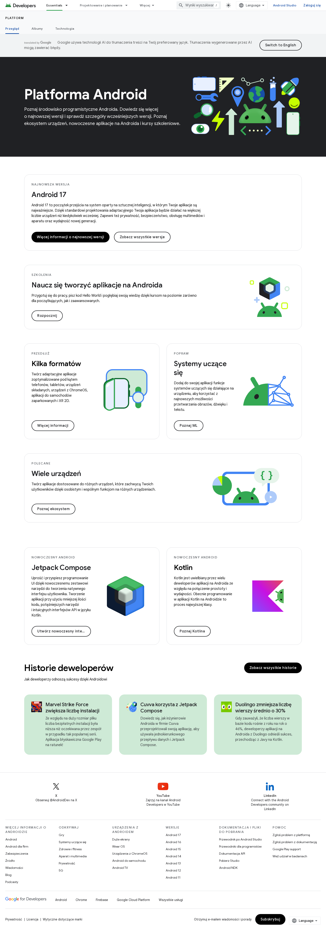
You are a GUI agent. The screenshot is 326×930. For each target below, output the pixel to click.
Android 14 (173, 856)
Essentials (54, 5)
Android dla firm (16, 846)
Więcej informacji (53, 425)
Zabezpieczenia (16, 854)
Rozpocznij (47, 316)
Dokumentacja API (232, 854)
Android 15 (173, 849)
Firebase (102, 900)
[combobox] (199, 5)
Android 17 (48, 194)
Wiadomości (14, 868)
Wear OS (118, 846)
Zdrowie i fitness (70, 849)
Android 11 (173, 877)
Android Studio (285, 5)
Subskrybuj (270, 919)
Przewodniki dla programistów (240, 846)
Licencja (32, 919)
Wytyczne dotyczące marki (62, 919)
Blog (8, 875)
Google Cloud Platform (133, 900)
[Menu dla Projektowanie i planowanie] (128, 5)
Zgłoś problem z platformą (291, 835)
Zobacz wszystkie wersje (142, 237)
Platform (14, 18)
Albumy (37, 29)
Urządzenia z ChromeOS (129, 854)
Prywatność (67, 863)
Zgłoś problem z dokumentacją (295, 842)
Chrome (81, 900)
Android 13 (173, 863)
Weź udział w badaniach (290, 856)
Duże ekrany (121, 839)
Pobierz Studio (229, 861)
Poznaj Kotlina (192, 631)
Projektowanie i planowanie (101, 5)
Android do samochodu (129, 861)
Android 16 (173, 842)
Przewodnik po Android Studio (240, 839)
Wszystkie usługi (171, 900)
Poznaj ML (189, 425)
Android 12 (173, 870)
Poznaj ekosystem (53, 509)
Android (11, 839)
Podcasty (11, 882)
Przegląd (12, 29)
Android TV (120, 868)
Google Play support (287, 849)
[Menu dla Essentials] (69, 5)
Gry (61, 835)
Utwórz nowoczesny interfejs (64, 631)
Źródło (10, 861)
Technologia (64, 29)
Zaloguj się (312, 5)
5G (61, 870)
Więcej (145, 5)
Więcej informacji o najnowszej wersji (70, 237)
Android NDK (228, 868)
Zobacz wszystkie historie (273, 668)
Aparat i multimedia (73, 856)
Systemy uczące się (72, 842)
